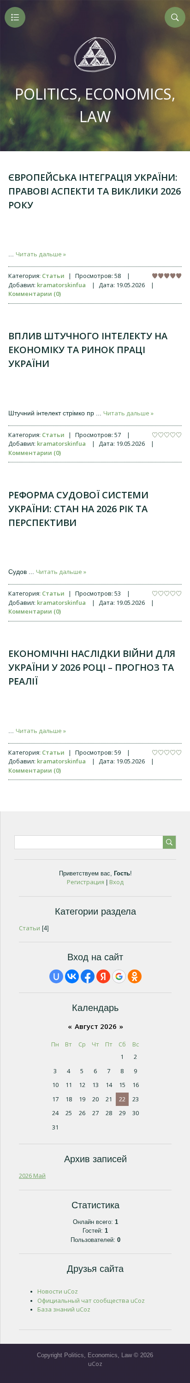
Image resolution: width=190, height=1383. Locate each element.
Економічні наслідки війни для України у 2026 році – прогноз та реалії (91, 667)
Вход (116, 882)
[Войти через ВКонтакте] (72, 976)
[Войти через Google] (119, 976)
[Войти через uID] (56, 976)
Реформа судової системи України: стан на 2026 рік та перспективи (78, 509)
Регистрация (85, 882)
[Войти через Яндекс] (103, 976)
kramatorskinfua (61, 285)
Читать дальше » (41, 254)
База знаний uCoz (63, 1309)
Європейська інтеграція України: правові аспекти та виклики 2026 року (94, 191)
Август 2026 (96, 1026)
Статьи (53, 276)
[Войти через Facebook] (88, 976)
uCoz (95, 1363)
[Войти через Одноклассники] (135, 976)
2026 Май (32, 1175)
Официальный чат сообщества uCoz (91, 1300)
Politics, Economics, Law (95, 105)
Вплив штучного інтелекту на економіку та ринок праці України (87, 350)
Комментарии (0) (34, 294)
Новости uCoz (57, 1291)
